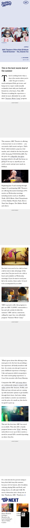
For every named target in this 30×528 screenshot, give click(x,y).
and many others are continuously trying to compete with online (14, 385)
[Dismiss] (27, 513)
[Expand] (22, 513)
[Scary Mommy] (6, 4)
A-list (18, 429)
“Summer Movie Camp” (13, 99)
